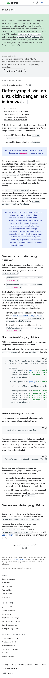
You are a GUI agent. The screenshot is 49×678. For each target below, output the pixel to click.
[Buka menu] (3, 2)
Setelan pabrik (7, 594)
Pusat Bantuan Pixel (9, 642)
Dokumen (12, 81)
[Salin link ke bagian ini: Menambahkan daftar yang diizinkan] (15, 260)
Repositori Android (8, 579)
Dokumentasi (8, 10)
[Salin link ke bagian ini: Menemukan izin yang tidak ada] (36, 413)
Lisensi (36, 665)
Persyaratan (6, 583)
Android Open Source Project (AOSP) (28, 316)
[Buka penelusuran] (33, 2)
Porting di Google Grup (10, 629)
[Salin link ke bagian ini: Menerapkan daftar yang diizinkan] (4, 509)
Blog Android (6, 614)
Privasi (43, 665)
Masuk (43, 3)
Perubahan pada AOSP (11, 45)
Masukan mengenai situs (12, 668)
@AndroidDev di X (8, 610)
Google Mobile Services (10, 649)
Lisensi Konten (18, 559)
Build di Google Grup (9, 625)
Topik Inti (21, 81)
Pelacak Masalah (8, 656)
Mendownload (7, 586)
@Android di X (7, 607)
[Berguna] (26, 85)
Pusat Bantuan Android (10, 638)
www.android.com (8, 646)
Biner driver (6, 597)
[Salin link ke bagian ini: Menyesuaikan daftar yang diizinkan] (41, 337)
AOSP (4, 81)
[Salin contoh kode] (45, 358)
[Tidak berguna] (30, 85)
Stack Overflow (7, 653)
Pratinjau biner (7, 590)
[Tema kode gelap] (43, 358)
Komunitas (20, 665)
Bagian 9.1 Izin (7, 535)
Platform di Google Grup (10, 621)
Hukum (29, 665)
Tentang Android (8, 665)
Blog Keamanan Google (10, 618)
